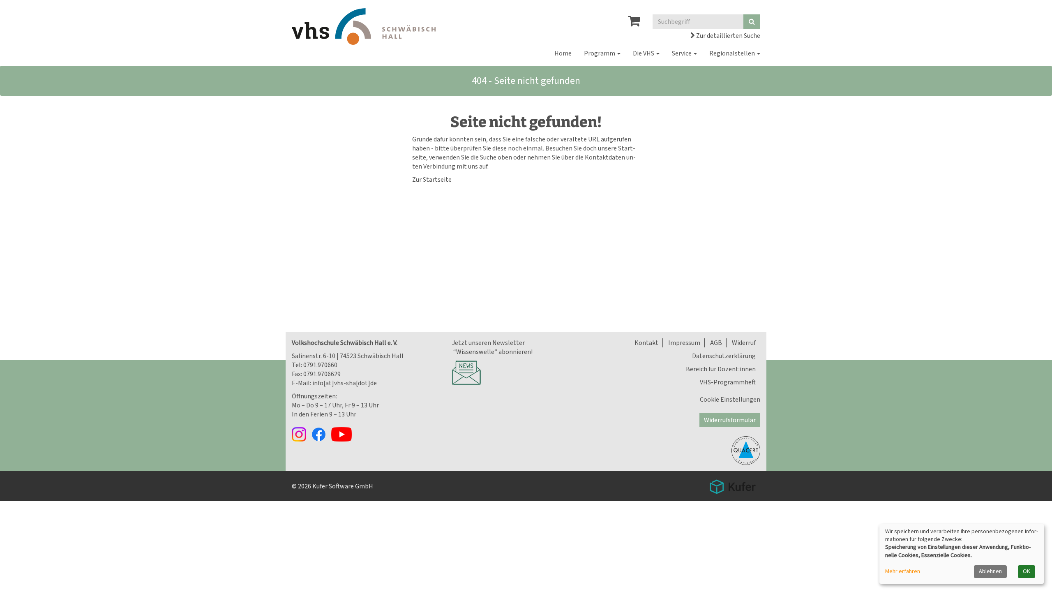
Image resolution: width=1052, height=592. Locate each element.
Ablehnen (990, 571)
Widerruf (744, 342)
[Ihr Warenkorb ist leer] (634, 23)
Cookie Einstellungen (730, 399)
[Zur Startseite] (364, 26)
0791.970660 (320, 365)
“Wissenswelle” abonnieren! (492, 351)
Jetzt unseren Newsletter (488, 342)
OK (1026, 571)
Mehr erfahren (902, 572)
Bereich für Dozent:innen (721, 369)
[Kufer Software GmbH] (732, 483)
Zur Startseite (432, 179)
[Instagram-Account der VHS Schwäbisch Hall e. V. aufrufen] (301, 433)
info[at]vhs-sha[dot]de (344, 383)
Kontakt (646, 342)
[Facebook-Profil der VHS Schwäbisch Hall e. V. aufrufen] (321, 433)
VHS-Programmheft (728, 382)
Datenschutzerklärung (724, 356)
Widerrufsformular (730, 420)
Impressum (684, 342)
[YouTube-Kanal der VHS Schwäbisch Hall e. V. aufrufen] (343, 433)
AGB (716, 342)
